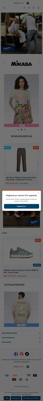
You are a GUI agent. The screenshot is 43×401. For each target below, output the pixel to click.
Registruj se (21, 206)
